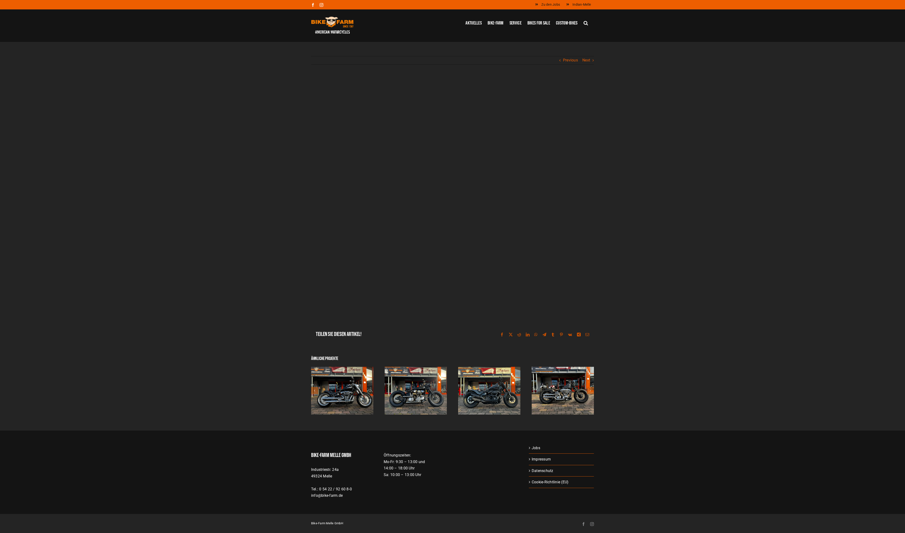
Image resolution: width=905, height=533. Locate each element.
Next (586, 60)
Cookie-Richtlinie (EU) (550, 482)
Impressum (541, 459)
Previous (570, 60)
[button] (586, 22)
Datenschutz (542, 470)
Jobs (536, 448)
